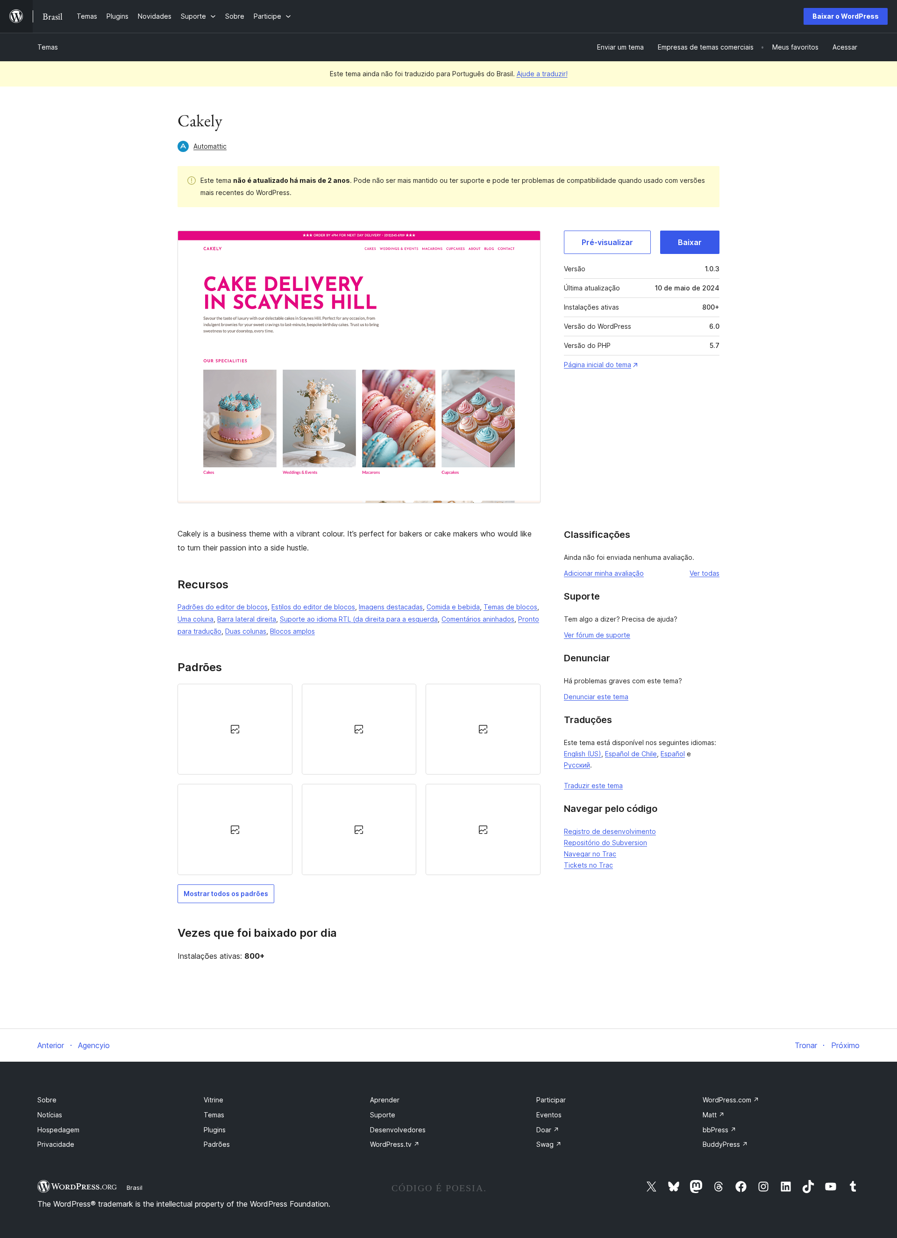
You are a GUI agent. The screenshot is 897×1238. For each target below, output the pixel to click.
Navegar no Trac (590, 854)
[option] (235, 729)
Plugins (215, 1130)
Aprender (384, 1100)
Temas (47, 47)
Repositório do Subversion (605, 843)
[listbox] (359, 779)
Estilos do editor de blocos (313, 607)
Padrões (217, 1144)
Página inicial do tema (597, 365)
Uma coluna (196, 619)
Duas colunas (245, 631)
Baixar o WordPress (845, 16)
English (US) (582, 754)
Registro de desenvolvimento (610, 831)
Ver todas (704, 573)
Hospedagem (58, 1130)
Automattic (210, 146)
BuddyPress (725, 1144)
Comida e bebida (453, 607)
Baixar (690, 242)
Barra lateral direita (246, 619)
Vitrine (213, 1100)
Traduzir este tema (593, 785)
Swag (549, 1144)
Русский (577, 765)
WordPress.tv (395, 1144)
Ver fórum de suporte (597, 635)
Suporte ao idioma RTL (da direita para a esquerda (359, 619)
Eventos (549, 1115)
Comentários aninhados (477, 619)
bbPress (719, 1130)
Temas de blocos (510, 607)
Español (673, 754)
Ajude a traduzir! (542, 74)
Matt (714, 1115)
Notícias (49, 1115)
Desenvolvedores (398, 1130)
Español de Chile (631, 754)
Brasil (134, 1187)
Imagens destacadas (391, 607)
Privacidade (55, 1144)
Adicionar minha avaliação (604, 573)
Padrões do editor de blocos (223, 607)
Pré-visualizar (607, 242)
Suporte (382, 1115)
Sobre (47, 1100)
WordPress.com (731, 1100)
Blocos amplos (292, 631)
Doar (547, 1130)
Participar (551, 1100)
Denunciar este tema (596, 697)
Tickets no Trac (588, 865)
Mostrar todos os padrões (226, 894)
